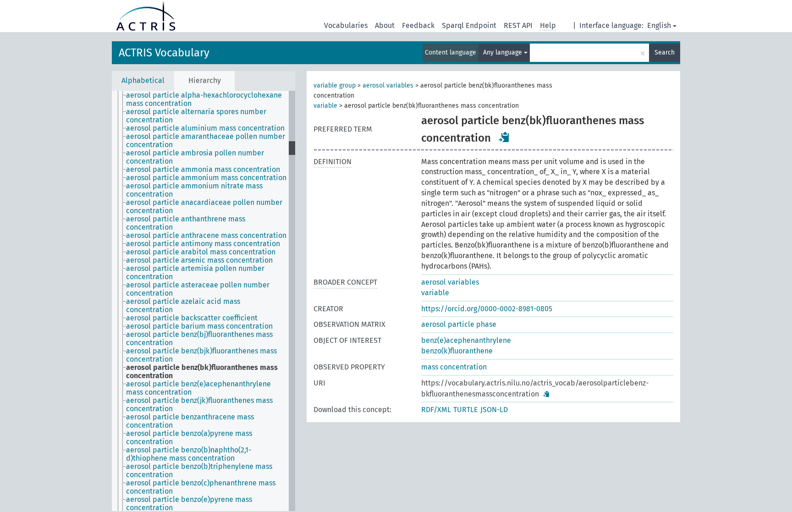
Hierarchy (204, 80)
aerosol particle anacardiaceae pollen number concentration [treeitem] (204, 206)
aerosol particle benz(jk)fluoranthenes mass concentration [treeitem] (199, 404)
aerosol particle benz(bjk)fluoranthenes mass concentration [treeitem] (201, 355)
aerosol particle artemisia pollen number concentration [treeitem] (195, 272)
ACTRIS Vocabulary (164, 52)
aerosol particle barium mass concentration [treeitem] (199, 326)
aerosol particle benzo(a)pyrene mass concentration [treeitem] (189, 437)
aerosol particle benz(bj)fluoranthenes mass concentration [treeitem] (199, 338)
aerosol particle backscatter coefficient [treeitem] (192, 318)
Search (664, 52)
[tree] (203, 301)
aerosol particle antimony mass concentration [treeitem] (203, 244)
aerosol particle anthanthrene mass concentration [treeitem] (185, 223)
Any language (503, 52)
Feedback (418, 25)
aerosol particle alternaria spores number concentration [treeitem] (196, 116)
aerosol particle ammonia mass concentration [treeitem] (203, 169)
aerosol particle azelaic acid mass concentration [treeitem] (183, 305)
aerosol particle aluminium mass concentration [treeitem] (205, 128)
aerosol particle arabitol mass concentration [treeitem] (200, 252)
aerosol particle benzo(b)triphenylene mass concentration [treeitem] (199, 470)
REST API (518, 25)
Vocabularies (346, 25)
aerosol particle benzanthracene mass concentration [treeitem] (190, 421)
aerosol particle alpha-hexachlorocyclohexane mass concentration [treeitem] (204, 99)
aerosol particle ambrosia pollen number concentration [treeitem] (195, 157)
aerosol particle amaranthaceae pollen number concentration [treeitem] (205, 140)
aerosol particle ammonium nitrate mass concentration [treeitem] (194, 190)
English (659, 25)
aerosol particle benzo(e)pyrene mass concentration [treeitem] (189, 503)
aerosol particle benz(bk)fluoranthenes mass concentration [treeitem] (202, 371)
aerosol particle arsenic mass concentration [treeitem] (199, 260)
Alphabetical (143, 80)
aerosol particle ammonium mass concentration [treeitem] (206, 178)
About (385, 25)
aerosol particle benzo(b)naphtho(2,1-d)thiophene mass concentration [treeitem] (188, 454)
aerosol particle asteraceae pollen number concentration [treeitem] (198, 289)
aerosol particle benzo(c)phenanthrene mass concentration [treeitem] (200, 487)
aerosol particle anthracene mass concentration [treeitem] (206, 235)
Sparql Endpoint (469, 25)
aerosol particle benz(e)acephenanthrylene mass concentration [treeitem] (198, 388)
